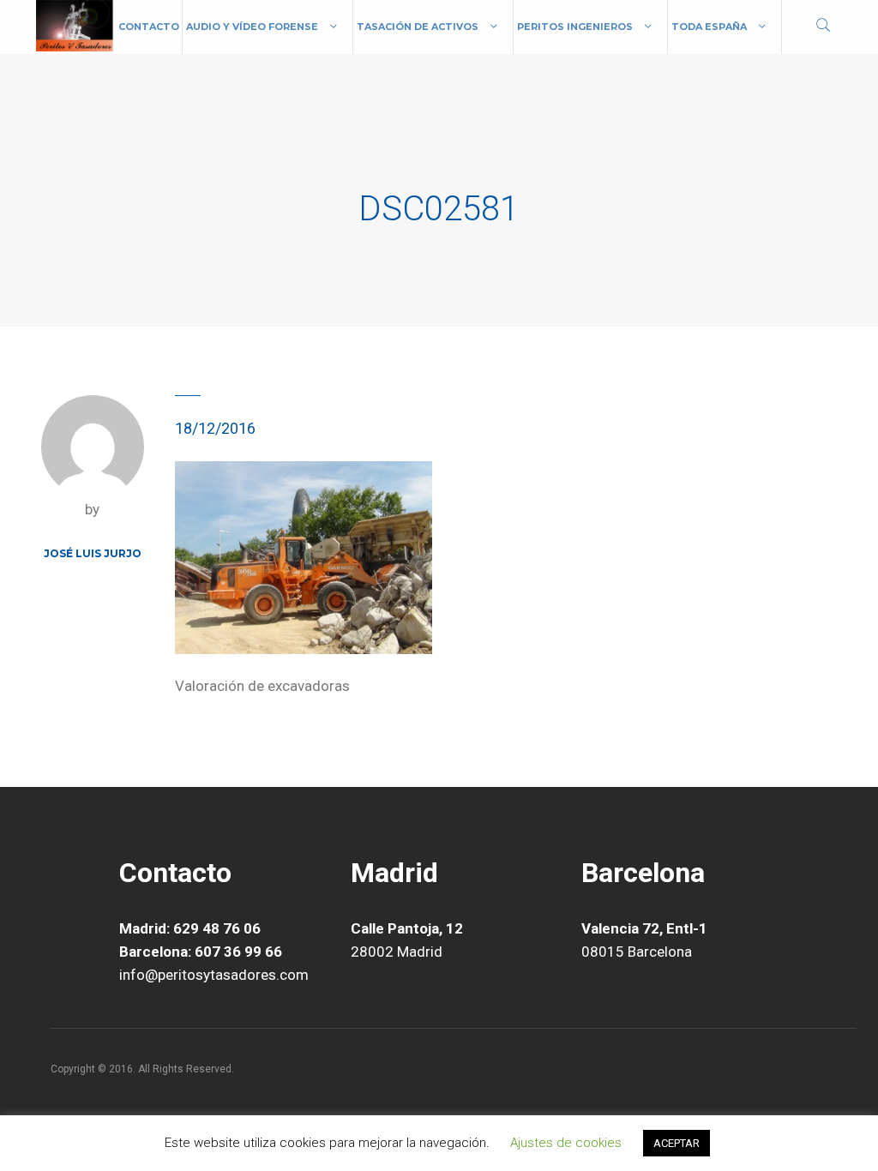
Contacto (148, 27)
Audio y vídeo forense (252, 27)
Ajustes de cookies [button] (566, 1142)
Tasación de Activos (417, 27)
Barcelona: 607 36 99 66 (200, 951)
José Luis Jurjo (92, 553)
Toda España (709, 27)
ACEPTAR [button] (676, 1143)
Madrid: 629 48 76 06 (190, 928)
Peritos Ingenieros (575, 27)
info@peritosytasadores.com (214, 974)
